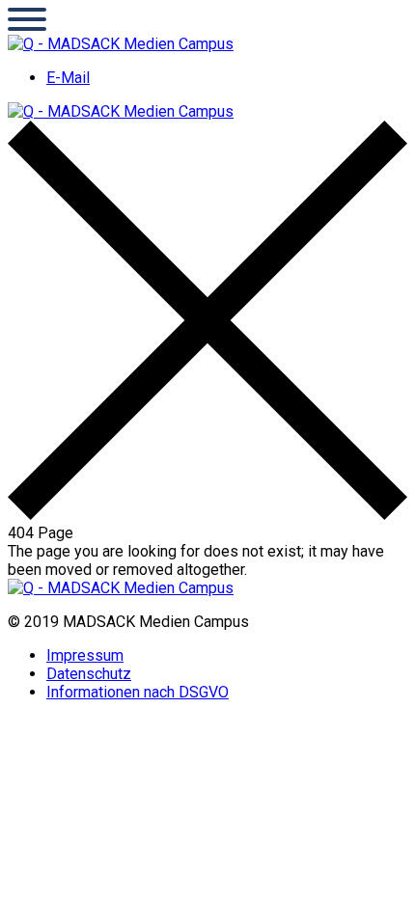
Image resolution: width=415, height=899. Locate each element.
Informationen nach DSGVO (137, 692)
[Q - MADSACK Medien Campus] (121, 44)
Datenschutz (88, 674)
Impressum (85, 655)
